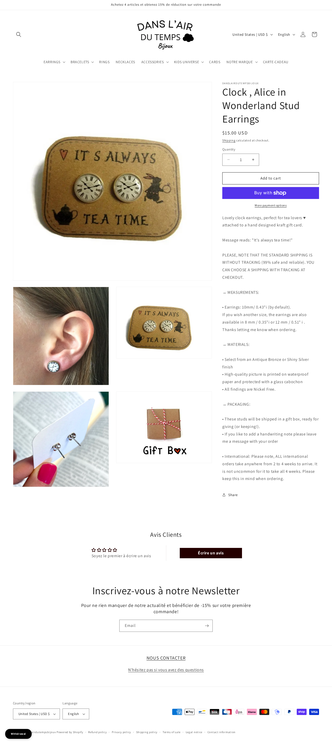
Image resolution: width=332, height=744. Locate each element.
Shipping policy (147, 732)
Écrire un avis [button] (211, 553)
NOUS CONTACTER (166, 658)
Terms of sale (172, 732)
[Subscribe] (206, 626)
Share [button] (233, 494)
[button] (18, 34)
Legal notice (194, 732)
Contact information (222, 732)
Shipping (229, 140)
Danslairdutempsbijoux (40, 732)
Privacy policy (121, 732)
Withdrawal (18, 733)
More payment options (271, 205)
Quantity (228, 149)
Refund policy (97, 732)
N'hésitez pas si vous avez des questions (166, 669)
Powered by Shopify (70, 732)
